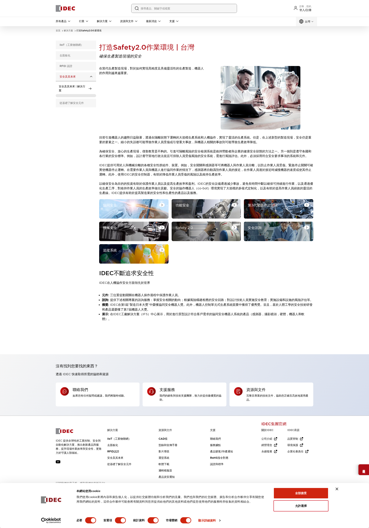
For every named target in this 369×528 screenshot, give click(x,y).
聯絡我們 (215, 438)
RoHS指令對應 (219, 457)
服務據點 (215, 445)
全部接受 (301, 493)
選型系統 (164, 457)
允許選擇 (301, 505)
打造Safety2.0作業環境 (88, 30)
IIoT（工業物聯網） (119, 438)
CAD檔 (163, 438)
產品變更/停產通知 (221, 451)
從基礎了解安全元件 (119, 464)
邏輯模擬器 (165, 470)
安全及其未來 (115, 457)
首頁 (58, 30)
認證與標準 (217, 464)
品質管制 (292, 438)
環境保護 (292, 445)
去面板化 (112, 445)
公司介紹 (266, 438)
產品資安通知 (167, 477)
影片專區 (164, 451)
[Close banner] (337, 489)
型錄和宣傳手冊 (168, 445)
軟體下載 (164, 464)
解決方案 (68, 30)
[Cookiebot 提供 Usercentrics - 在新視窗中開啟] (51, 520)
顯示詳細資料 (207, 520)
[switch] (120, 520)
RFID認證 (113, 451)
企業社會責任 (295, 451)
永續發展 (266, 451)
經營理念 (266, 445)
